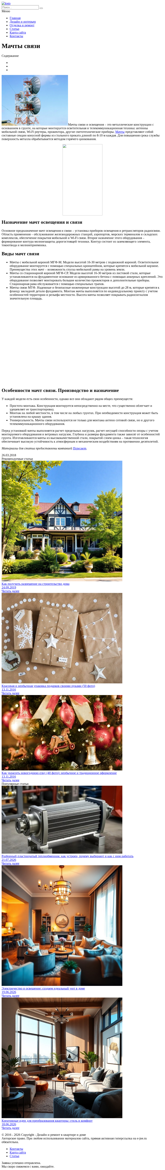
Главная (15, 18)
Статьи (14, 29)
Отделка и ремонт (22, 25)
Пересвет (79, 448)
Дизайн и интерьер (23, 21)
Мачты (120, 131)
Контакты (16, 36)
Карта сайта (18, 32)
